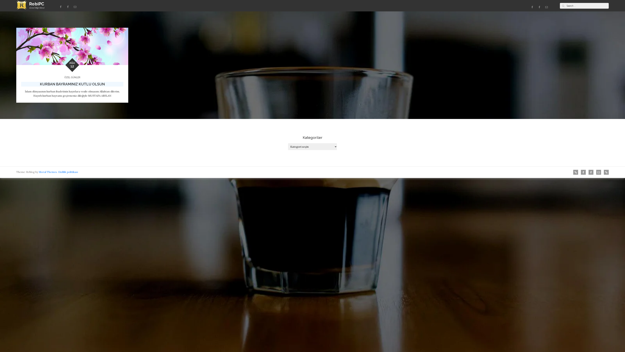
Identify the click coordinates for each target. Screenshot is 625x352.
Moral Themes (48, 172)
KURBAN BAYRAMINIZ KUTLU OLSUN (72, 84)
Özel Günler (72, 77)
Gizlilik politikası (68, 172)
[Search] (563, 6)
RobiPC (36, 3)
